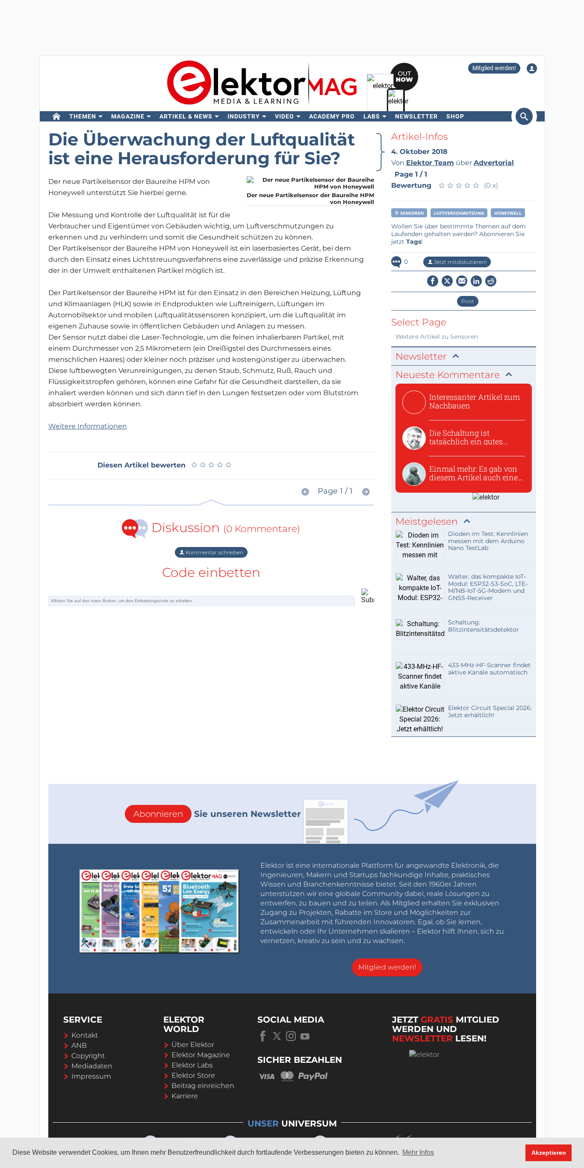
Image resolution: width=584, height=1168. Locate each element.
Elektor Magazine (200, 1055)
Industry (243, 116)
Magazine (128, 116)
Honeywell (508, 213)
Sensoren (411, 213)
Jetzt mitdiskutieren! (460, 262)
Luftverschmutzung (459, 213)
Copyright (88, 1056)
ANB (79, 1045)
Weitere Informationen (87, 426)
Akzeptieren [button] (548, 1152)
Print (467, 301)
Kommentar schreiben (213, 552)
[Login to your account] (532, 68)
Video (284, 116)
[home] (56, 116)
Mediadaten (91, 1066)
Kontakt (84, 1035)
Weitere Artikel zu (436, 336)
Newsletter (416, 116)
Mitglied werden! (494, 68)
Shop (455, 116)
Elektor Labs (192, 1065)
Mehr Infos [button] (418, 1152)
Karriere (184, 1096)
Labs (371, 116)
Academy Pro (332, 116)
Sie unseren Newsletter (217, 814)
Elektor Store (193, 1075)
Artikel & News (185, 116)
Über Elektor (192, 1045)
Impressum (91, 1076)
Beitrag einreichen (202, 1086)
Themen (82, 116)
